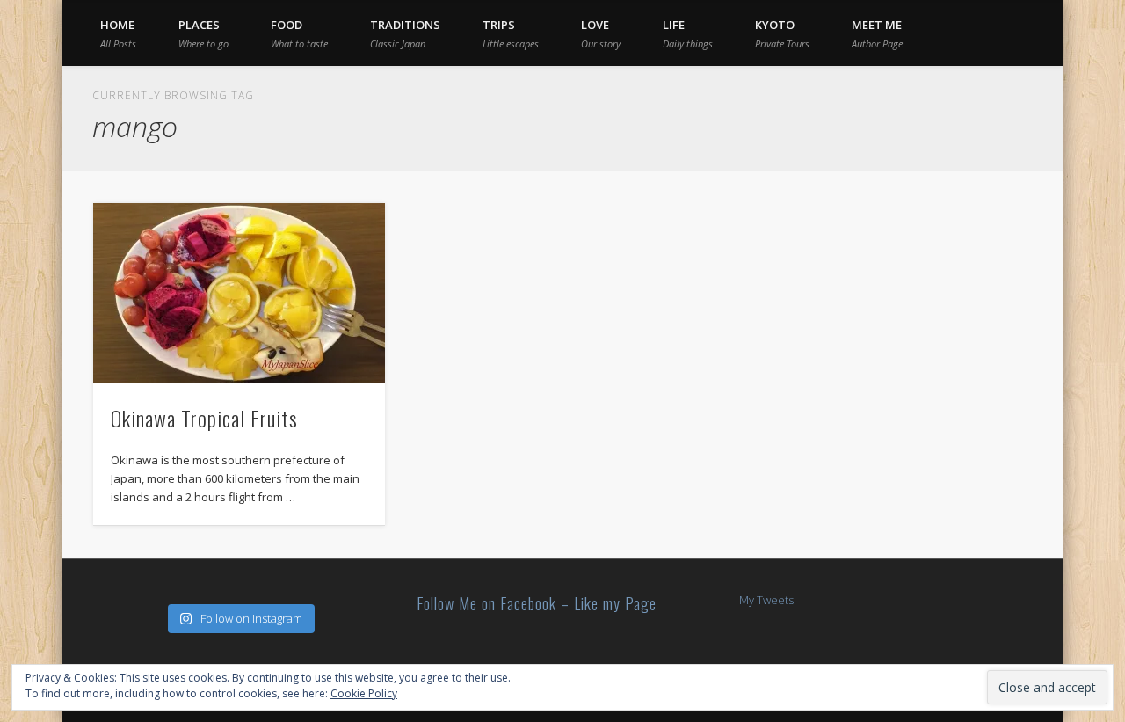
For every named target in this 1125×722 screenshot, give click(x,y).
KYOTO (782, 33)
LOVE (601, 33)
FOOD (299, 33)
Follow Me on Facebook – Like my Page (537, 603)
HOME (118, 33)
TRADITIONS (405, 33)
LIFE (688, 33)
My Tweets (766, 600)
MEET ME (877, 33)
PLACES (203, 33)
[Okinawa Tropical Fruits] (239, 293)
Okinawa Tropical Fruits (204, 418)
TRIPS (511, 33)
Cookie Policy (363, 693)
